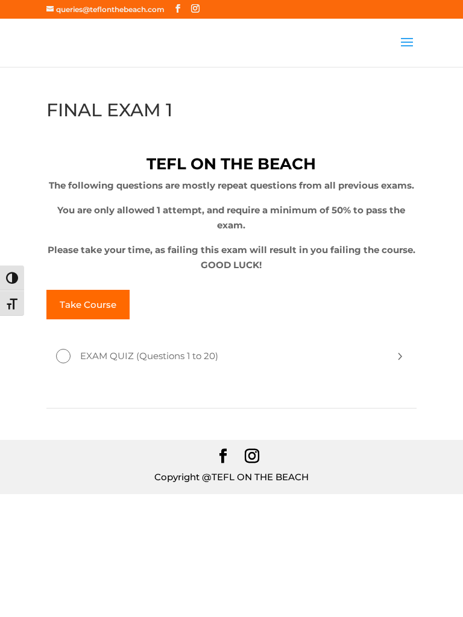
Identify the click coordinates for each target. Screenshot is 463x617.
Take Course (88, 304)
